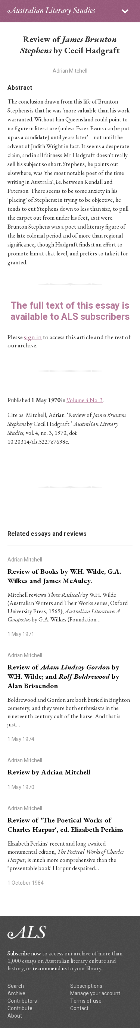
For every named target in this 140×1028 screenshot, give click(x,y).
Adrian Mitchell (70, 71)
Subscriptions (86, 986)
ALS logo (51, 11)
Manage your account (95, 993)
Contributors (22, 1001)
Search (15, 986)
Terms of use (86, 1001)
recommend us (49, 968)
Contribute (19, 1008)
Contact (79, 1008)
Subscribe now (24, 953)
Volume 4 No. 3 (84, 400)
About (14, 1016)
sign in (33, 337)
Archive (16, 993)
